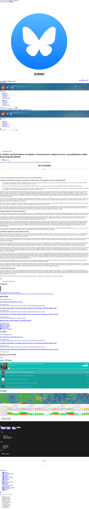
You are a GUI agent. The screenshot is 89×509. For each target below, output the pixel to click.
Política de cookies (7, 438)
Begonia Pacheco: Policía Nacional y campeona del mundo (15, 320)
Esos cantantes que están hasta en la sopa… (11, 301)
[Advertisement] (44, 140)
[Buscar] (16, 107)
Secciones (5, 94)
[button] (44, 119)
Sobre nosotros (6, 95)
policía (9, 281)
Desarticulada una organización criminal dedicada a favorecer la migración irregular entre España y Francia (29, 314)
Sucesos (10, 151)
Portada (5, 93)
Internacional (5, 151)
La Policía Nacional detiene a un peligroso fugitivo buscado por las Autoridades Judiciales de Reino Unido (28, 308)
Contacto (4, 96)
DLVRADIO (46, 467)
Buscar (1, 107)
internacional (5, 281)
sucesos (13, 281)
